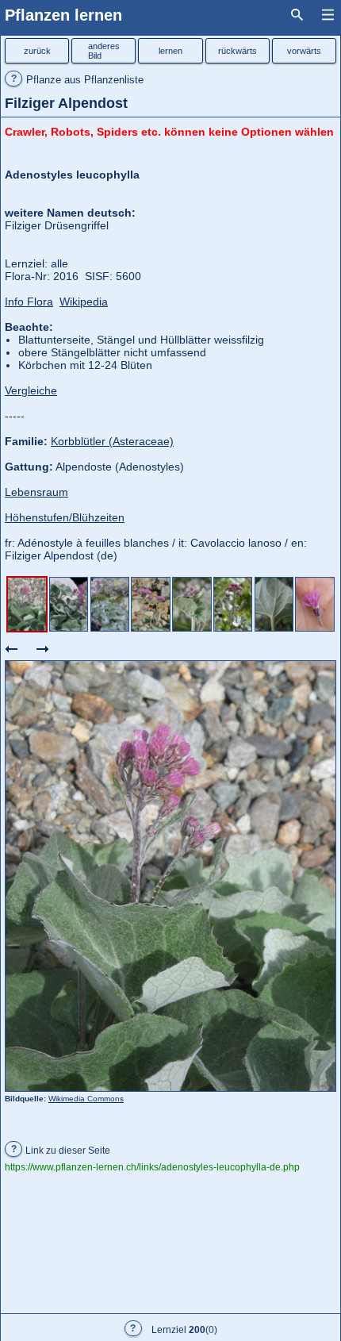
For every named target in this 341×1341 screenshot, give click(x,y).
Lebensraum (36, 492)
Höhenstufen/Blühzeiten (65, 517)
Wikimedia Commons (86, 1098)
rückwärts (237, 51)
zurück (37, 51)
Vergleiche (31, 390)
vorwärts (304, 51)
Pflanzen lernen (63, 15)
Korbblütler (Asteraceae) (112, 441)
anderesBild (104, 50)
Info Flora (29, 301)
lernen (170, 51)
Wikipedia (83, 301)
